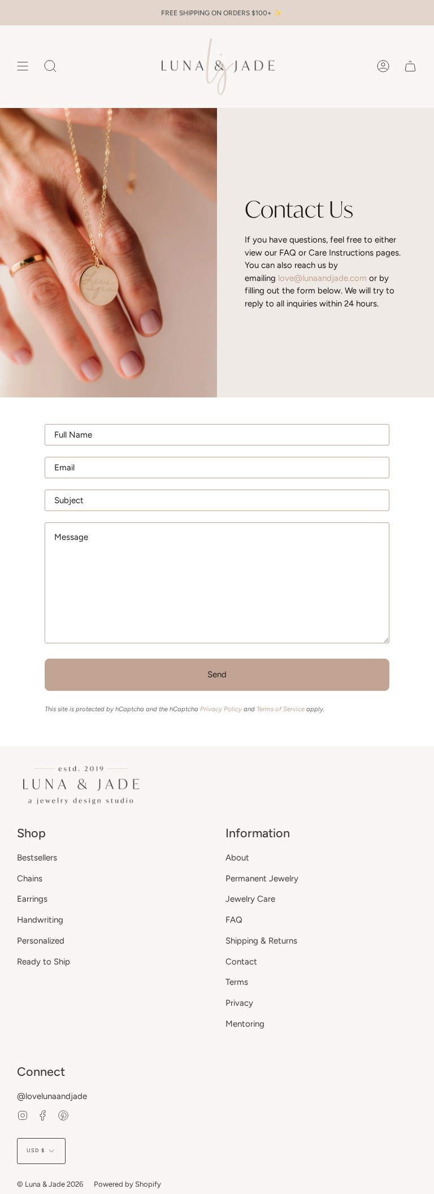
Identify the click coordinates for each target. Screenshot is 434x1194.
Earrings (32, 899)
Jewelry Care (250, 899)
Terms (236, 982)
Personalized (40, 941)
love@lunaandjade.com (322, 277)
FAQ (233, 920)
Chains (29, 878)
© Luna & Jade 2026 (50, 1184)
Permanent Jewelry (261, 878)
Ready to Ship (43, 962)
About (237, 858)
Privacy (239, 1003)
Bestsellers (37, 858)
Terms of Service (281, 709)
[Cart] (410, 66)
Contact (241, 962)
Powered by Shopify (127, 1184)
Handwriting (40, 920)
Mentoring (244, 1024)
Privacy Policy (221, 709)
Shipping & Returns (261, 941)
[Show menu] (22, 66)
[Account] (383, 66)
